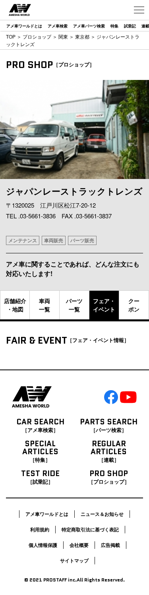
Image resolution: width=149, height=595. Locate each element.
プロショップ (37, 36)
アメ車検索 (58, 26)
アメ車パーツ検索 (89, 26)
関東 (63, 36)
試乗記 (130, 26)
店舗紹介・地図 (15, 305)
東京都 (82, 36)
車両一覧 (44, 305)
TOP (10, 36)
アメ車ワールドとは (24, 26)
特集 (114, 26)
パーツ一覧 (74, 305)
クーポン (133, 305)
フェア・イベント (104, 305)
